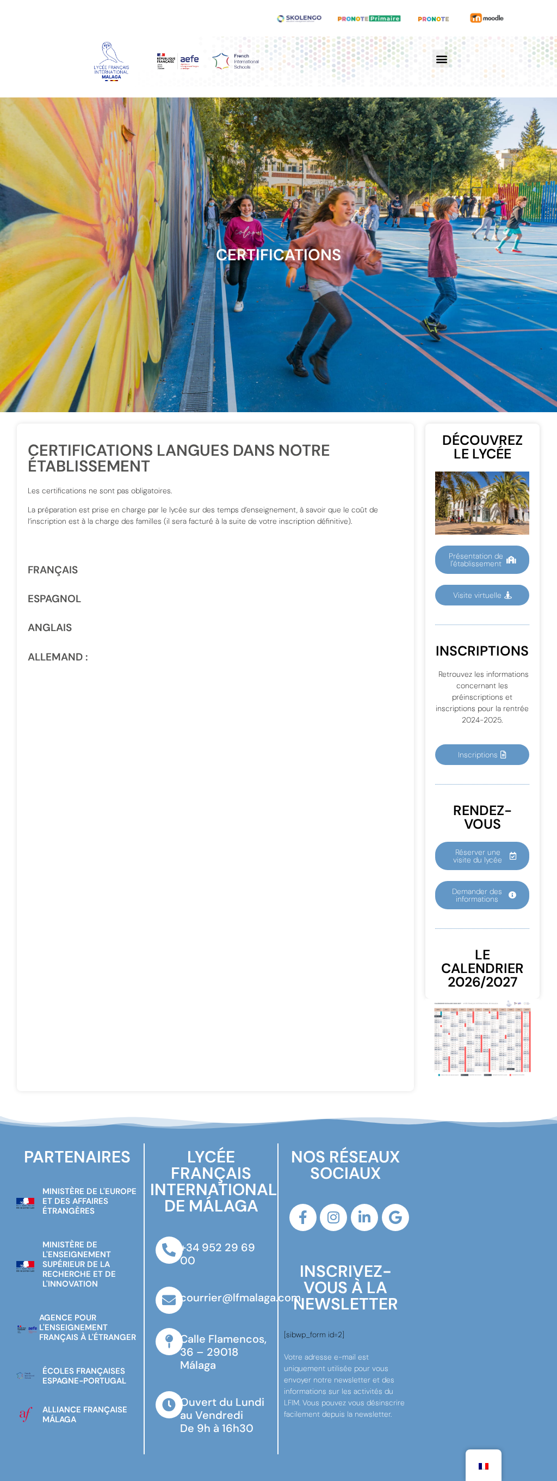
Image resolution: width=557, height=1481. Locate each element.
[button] (441, 59)
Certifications (278, 254)
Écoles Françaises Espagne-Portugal (84, 1376)
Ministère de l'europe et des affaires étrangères (89, 1201)
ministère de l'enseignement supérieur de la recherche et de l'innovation (79, 1264)
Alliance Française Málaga (84, 1414)
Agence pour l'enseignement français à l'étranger (87, 1327)
